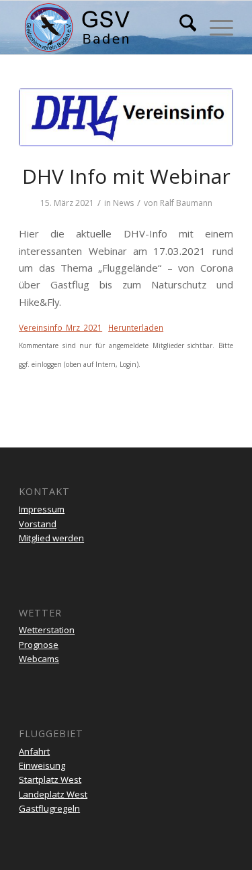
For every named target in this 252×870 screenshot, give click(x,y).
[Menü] (214, 27)
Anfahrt (34, 751)
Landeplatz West (53, 794)
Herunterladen (135, 327)
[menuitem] (181, 27)
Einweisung (42, 765)
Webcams (39, 659)
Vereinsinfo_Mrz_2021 (60, 327)
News (123, 203)
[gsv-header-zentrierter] (104, 27)
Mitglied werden (51, 538)
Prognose (38, 645)
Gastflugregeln (49, 808)
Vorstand (37, 524)
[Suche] (181, 27)
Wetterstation (47, 630)
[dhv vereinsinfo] (126, 117)
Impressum (42, 509)
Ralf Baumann (186, 203)
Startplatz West (50, 779)
